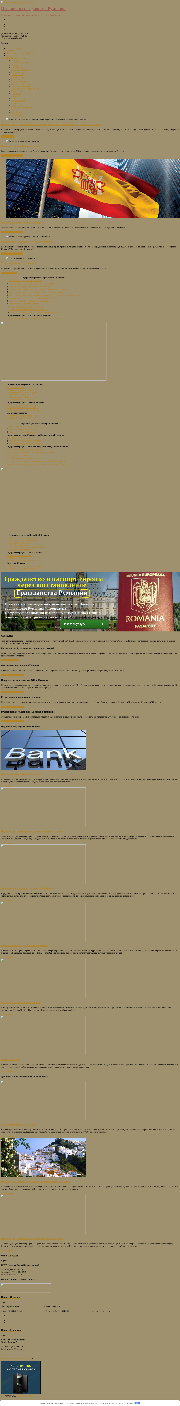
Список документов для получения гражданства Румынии (35, 318)
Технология (17, 105)
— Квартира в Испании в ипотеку (22, 568)
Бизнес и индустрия (21, 63)
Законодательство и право (23, 72)
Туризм (15, 110)
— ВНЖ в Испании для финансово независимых (29, 547)
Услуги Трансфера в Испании (18, 1124)
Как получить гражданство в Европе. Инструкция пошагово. (36, 292)
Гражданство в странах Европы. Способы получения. (33, 283)
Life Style (16, 60)
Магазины (16, 115)
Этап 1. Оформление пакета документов (25, 449)
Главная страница (14, 48)
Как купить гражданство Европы (24, 304)
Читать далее (7, 786)
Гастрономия (17, 67)
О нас (8, 55)
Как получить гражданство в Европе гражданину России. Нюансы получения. (44, 295)
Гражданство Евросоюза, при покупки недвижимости (34, 312)
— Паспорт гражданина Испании (22, 405)
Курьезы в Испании (20, 82)
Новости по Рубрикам (16, 58)
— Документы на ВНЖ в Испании (22, 397)
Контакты (10, 51)
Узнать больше (7, 136)
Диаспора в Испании (21, 70)
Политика (16, 96)
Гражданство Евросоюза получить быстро (29, 309)
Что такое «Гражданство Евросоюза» (25, 280)
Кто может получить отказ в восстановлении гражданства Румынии (37, 464)
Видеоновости (18, 65)
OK (137, 1403)
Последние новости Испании (19, 53)
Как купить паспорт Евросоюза (23, 429)
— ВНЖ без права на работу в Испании (25, 545)
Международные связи (22, 86)
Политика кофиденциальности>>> (16, 1358)
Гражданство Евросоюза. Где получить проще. (30, 286)
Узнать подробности (10, 660)
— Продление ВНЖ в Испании (21, 395)
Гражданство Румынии (19, 438)
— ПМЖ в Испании (16, 558)
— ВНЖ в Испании (16, 387)
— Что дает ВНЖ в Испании (20, 399)
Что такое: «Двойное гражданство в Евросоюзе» (30, 301)
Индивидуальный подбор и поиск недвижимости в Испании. (35, 1181)
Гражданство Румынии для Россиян (25, 441)
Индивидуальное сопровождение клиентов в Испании (32, 831)
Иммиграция (17, 74)
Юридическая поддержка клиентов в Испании (27, 888)
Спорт (14, 103)
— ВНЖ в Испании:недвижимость (22, 540)
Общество (16, 93)
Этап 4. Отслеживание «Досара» (21, 458)
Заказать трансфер (9, 273)
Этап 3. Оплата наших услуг (19, 455)
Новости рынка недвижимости (26, 89)
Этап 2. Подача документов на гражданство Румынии (31, 452)
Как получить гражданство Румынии (25, 444)
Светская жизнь (19, 101)
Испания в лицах (19, 77)
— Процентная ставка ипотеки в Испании (26, 566)
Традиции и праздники (22, 108)
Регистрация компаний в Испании (21, 1002)
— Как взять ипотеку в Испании (21, 418)
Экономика (17, 112)
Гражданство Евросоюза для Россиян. (27, 307)
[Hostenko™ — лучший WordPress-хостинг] (21, 1393)
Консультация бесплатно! (12, 675)
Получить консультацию (12, 155)
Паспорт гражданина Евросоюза (23, 432)
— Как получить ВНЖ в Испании (22, 390)
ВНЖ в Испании (10, 1059)
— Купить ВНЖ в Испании (19, 550)
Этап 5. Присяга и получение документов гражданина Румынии (36, 461)
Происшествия (18, 98)
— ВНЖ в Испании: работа (19, 543)
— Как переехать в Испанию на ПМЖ (24, 560)
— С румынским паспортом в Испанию (25, 410)
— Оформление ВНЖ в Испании (22, 392)
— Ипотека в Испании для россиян (23, 416)
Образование (17, 91)
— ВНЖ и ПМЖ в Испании (19, 555)
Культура (16, 79)
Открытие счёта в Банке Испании (20, 774)
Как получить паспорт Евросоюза (24, 426)
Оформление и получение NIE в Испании (24, 945)
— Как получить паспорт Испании (22, 407)
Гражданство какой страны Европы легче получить (32, 298)
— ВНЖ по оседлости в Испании (22, 538)
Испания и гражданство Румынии (33, 8)
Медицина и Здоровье (21, 84)
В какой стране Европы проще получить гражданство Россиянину (39, 289)
